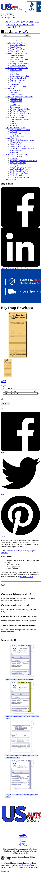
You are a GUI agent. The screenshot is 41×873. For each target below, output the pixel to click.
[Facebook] (20, 226)
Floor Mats (14, 159)
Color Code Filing (16, 57)
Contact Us (23, 837)
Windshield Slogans (17, 115)
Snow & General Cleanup (19, 177)
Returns (23, 839)
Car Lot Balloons (16, 101)
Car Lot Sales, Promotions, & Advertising (19, 97)
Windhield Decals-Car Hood (20, 109)
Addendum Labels (11, 41)
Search (27, 35)
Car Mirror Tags (16, 103)
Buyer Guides (15, 72)
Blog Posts (23, 845)
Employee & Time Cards (19, 59)
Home (3, 268)
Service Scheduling (17, 175)
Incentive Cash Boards (18, 78)
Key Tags (13, 132)
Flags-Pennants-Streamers (19, 119)
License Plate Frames (17, 144)
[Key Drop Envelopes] (8, 376)
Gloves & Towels (16, 51)
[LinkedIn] (20, 266)
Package (6, 391)
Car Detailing (9, 88)
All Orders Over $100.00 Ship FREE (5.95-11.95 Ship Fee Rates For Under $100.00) (22, 24)
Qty (2, 399)
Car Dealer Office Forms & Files (16, 53)
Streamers (13, 126)
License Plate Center (12, 138)
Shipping (23, 841)
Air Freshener (15, 90)
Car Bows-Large (16, 99)
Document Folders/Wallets (19, 76)
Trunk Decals (15, 107)
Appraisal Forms (16, 70)
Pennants (13, 123)
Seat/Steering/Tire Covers (19, 169)
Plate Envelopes (16, 150)
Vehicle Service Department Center (16, 154)
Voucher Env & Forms (18, 86)
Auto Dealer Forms (17, 55)
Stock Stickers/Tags (17, 136)
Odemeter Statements (17, 80)
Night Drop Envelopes (18, 163)
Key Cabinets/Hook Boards (20, 130)
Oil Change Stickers (17, 165)
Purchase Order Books (18, 66)
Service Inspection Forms (19, 173)
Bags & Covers (15, 47)
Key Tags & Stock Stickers (19, 134)
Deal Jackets (14, 74)
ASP (3, 381)
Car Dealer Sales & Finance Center (16, 68)
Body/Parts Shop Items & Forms (16, 43)
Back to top (5, 871)
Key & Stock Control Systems (15, 128)
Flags (12, 121)
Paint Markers (15, 105)
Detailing (13, 92)
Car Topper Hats (16, 157)
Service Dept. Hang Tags (19, 171)
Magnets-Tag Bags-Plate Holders (22, 148)
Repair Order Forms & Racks (20, 167)
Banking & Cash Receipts (19, 64)
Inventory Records (16, 61)
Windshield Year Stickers (19, 111)
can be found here (26, 577)
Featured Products (11, 179)
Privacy (23, 843)
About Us (22, 835)
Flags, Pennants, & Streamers (14, 117)
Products (11, 268)
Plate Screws (14, 152)
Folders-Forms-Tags (17, 49)
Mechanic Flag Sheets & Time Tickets (23, 161)
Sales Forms (14, 84)
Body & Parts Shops (17, 45)
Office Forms (15, 82)
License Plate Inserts (17, 146)
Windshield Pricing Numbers (20, 113)
